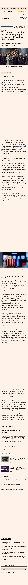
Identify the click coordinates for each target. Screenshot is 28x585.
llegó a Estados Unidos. (9, 84)
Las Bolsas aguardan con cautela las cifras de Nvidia (19, 27)
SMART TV (3, 30)
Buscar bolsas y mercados (8, 565)
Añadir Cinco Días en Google (9, 76)
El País (25, 14)
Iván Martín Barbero (14, 462)
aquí (22, 489)
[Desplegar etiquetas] (26, 479)
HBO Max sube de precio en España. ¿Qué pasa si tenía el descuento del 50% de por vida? (18, 469)
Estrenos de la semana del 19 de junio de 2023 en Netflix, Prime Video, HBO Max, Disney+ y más (18, 459)
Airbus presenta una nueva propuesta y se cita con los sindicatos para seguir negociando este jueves (13, 558)
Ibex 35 (3, 8)
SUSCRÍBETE (21, 11)
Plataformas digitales (12, 479)
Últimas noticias (6, 538)
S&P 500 (13, 8)
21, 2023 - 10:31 (13, 68)
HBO (2, 479)
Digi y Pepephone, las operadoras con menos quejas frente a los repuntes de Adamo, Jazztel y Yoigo (12, 542)
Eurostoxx (8, 572)
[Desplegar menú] (2, 11)
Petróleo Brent (23, 8)
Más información (4, 486)
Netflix (6, 479)
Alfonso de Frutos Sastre (14, 67)
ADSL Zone (23, 19)
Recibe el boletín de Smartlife (9, 446)
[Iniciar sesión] (26, 11)
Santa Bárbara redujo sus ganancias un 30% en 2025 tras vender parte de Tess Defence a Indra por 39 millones (13, 548)
